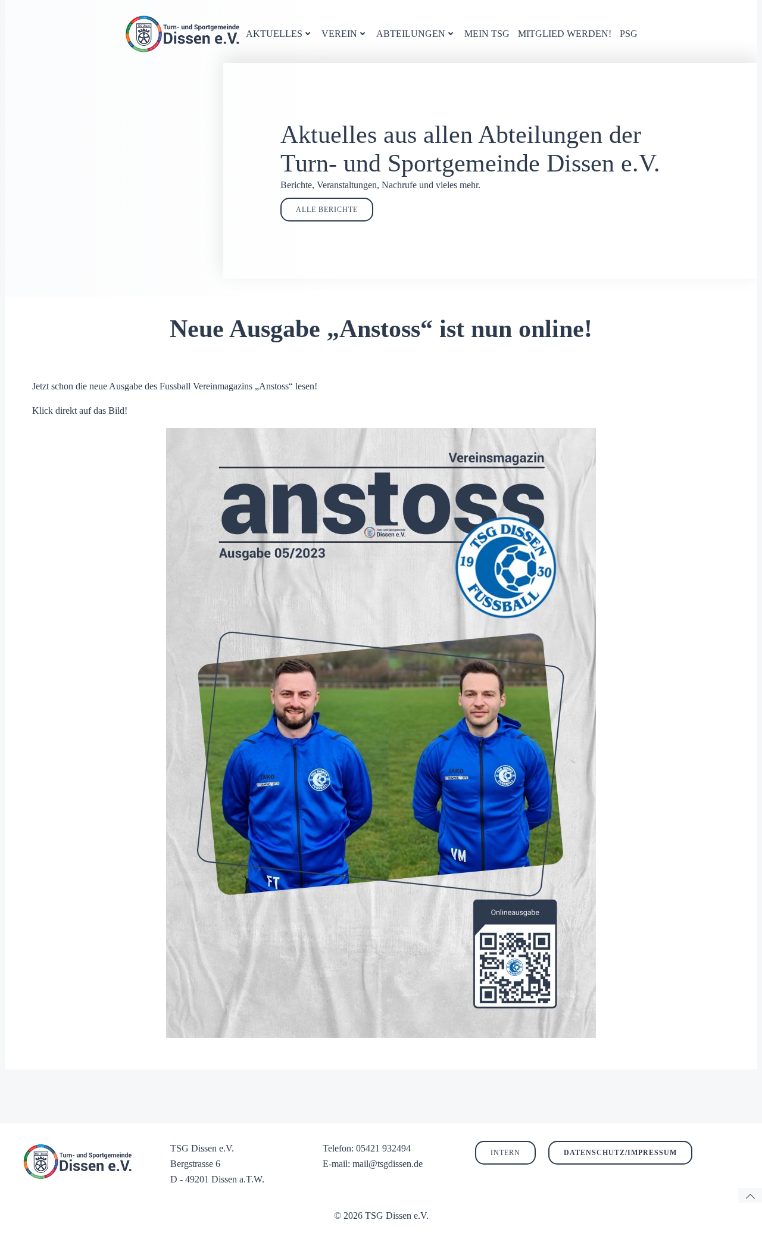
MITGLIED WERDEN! (564, 34)
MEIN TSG (487, 34)
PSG (629, 34)
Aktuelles (274, 34)
